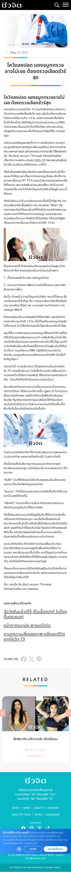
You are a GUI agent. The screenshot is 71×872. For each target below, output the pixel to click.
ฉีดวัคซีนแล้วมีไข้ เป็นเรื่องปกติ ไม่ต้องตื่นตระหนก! (35, 614)
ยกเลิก (32, 849)
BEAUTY (39, 808)
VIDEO (38, 815)
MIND (26, 808)
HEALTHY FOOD (21, 815)
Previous (2, 713)
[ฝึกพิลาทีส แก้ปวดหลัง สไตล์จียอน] (35, 729)
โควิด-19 (40, 160)
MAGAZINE (53, 815)
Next (68, 713)
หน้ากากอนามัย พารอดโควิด (27, 625)
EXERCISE (53, 808)
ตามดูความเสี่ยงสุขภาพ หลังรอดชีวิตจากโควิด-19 (34, 636)
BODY (15, 808)
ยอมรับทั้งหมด (55, 849)
